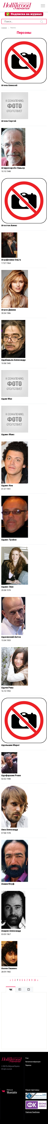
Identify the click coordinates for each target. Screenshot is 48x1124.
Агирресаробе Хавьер (13, 168)
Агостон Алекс (9, 225)
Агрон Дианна (8, 310)
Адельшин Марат (10, 745)
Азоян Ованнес (9, 968)
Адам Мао (6, 399)
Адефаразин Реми (11, 775)
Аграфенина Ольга (11, 260)
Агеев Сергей (8, 121)
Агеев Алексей (9, 85)
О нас (27, 1058)
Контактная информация (32, 1062)
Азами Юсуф (7, 884)
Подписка (28, 1065)
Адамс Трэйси (8, 539)
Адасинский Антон (11, 637)
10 (35, 980)
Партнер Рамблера (32, 1112)
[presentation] (10, 989)
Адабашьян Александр (13, 360)
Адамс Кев (7, 485)
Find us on (12, 1091)
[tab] (10, 989)
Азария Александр (11, 931)
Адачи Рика (7, 687)
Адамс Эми (7, 587)
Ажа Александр (9, 829)
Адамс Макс (7, 434)
